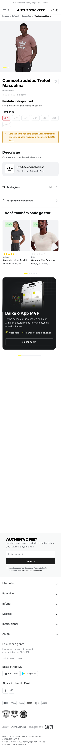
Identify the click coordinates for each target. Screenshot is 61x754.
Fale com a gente (13, 644)
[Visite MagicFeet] (36, 727)
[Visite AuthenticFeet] (19, 727)
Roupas (5, 16)
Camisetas (26, 16)
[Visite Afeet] (5, 727)
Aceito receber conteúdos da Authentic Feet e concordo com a (28, 569)
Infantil (15, 16)
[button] (9, 10)
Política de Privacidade (32, 570)
